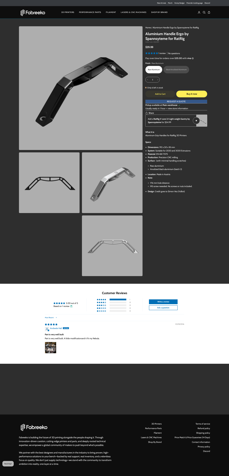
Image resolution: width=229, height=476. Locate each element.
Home (148, 27)
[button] (152, 53)
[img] (51, 324)
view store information (178, 108)
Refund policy (204, 428)
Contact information (201, 442)
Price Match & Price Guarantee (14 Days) (192, 437)
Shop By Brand (155, 442)
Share (151, 113)
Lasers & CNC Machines (151, 437)
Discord (206, 451)
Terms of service (203, 424)
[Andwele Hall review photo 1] (50, 347)
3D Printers (156, 424)
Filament (158, 433)
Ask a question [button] (163, 308)
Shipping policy (203, 433)
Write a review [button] (163, 302)
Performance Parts (153, 428)
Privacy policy (204, 446)
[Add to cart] (196, 120)
